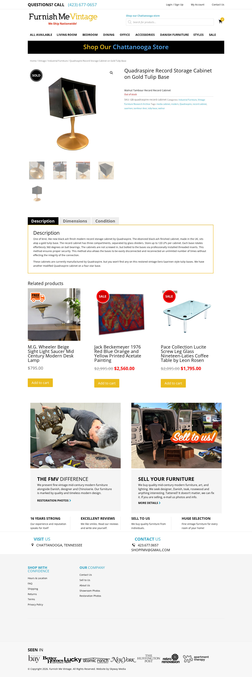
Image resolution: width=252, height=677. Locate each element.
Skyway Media (118, 668)
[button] (111, 73)
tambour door (140, 108)
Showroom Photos (90, 590)
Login (169, 4)
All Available (41, 35)
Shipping (33, 588)
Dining (108, 35)
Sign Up (179, 4)
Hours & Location (37, 578)
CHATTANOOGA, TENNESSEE (59, 545)
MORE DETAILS (148, 503)
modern (175, 104)
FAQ (30, 583)
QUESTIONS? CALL (62, 4)
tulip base (152, 108)
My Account (197, 4)
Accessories (145, 35)
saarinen (128, 108)
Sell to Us (85, 580)
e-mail (167, 497)
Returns (32, 594)
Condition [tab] (105, 221)
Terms (31, 599)
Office (125, 35)
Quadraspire (186, 104)
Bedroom (90, 35)
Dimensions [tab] (75, 221)
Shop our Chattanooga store (143, 15)
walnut (161, 108)
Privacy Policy (35, 604)
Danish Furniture (174, 35)
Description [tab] (43, 221)
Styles (198, 35)
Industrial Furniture (58, 60)
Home (33, 60)
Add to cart (40, 382)
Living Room (67, 35)
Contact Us (218, 4)
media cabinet (163, 104)
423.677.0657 (148, 545)
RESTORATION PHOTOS (53, 500)
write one (91, 528)
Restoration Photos (90, 595)
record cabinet (200, 104)
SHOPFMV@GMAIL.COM (150, 550)
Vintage (42, 60)
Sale (212, 35)
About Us (85, 585)
